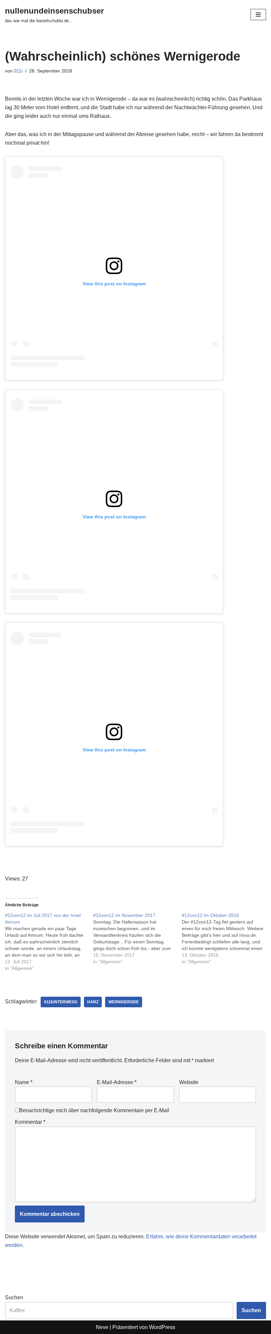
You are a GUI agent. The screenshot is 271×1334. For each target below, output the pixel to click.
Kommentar (30, 1122)
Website (188, 1082)
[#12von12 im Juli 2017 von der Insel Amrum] (49, 942)
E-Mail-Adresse (116, 1082)
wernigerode (123, 1002)
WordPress (162, 1327)
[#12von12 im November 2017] (137, 938)
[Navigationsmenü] (258, 14)
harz (92, 1002)
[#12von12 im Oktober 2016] (226, 938)
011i (18, 70)
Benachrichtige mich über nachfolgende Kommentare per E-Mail (94, 1110)
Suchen (14, 1297)
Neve (102, 1327)
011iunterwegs (60, 1002)
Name (23, 1082)
